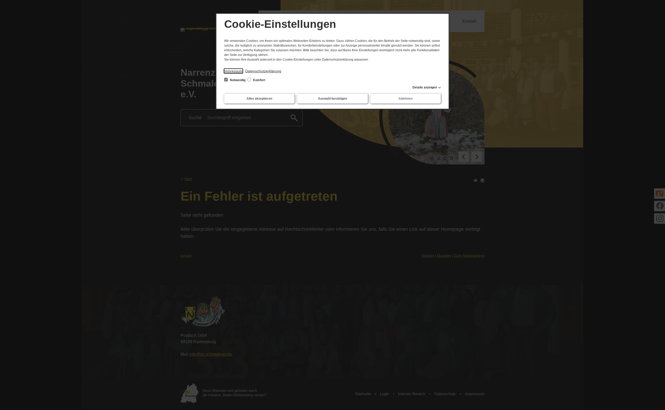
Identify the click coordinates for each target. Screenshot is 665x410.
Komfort (258, 80)
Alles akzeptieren (259, 98)
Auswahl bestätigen (332, 98)
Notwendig (237, 80)
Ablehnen (405, 98)
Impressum (233, 71)
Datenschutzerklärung (263, 71)
